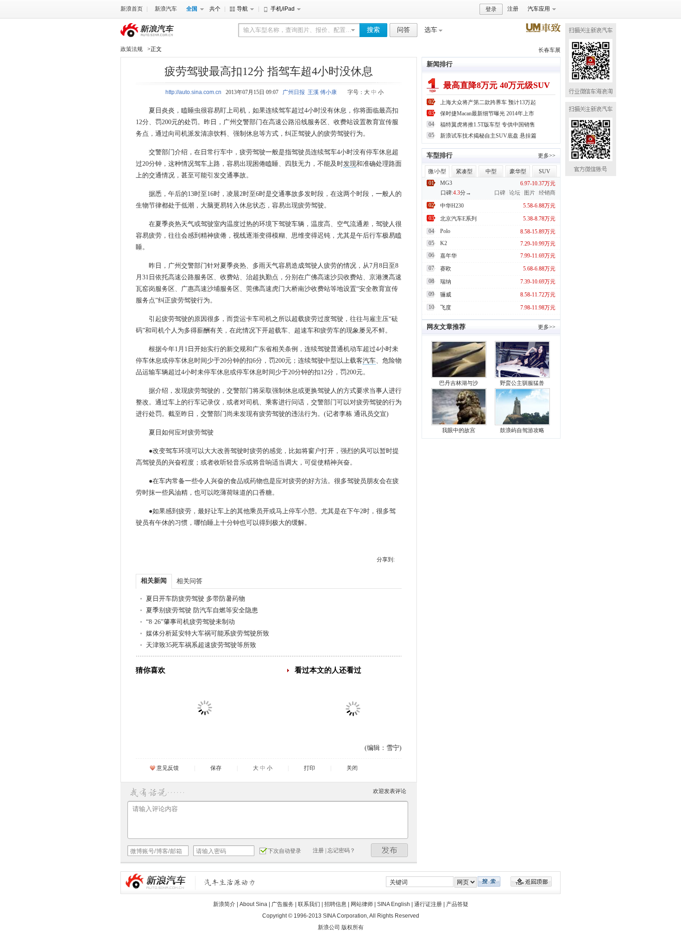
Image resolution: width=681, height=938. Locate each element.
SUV (544, 171)
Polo (445, 231)
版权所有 (352, 927)
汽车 (369, 360)
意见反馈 (168, 768)
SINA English (393, 904)
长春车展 (549, 50)
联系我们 (309, 904)
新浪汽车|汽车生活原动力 (230, 882)
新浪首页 (131, 9)
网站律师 (362, 904)
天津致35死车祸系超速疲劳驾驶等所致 (201, 645)
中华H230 (452, 205)
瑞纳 (445, 281)
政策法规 (131, 49)
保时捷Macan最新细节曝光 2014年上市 (487, 113)
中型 (491, 171)
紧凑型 (464, 171)
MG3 (446, 183)
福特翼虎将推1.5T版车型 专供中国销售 (487, 124)
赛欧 (445, 268)
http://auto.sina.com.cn (193, 92)
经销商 (547, 192)
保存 (215, 768)
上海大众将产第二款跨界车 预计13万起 (488, 102)
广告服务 (282, 904)
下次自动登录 (284, 851)
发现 (349, 163)
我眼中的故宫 (458, 430)
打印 (309, 768)
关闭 (352, 768)
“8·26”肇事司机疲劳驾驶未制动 (190, 621)
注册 (512, 9)
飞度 (445, 307)
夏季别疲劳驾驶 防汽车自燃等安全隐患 (202, 610)
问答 (403, 29)
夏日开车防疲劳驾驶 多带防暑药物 (195, 598)
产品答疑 (457, 904)
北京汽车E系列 (458, 218)
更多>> (546, 155)
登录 (491, 9)
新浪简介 (224, 904)
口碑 (499, 192)
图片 (529, 192)
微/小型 (437, 171)
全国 (191, 9)
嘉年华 (448, 255)
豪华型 (518, 171)
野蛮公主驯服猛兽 (522, 383)
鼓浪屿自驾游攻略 (522, 430)
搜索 (373, 29)
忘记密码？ (341, 850)
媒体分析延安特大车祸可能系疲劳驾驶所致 (207, 633)
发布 (390, 850)
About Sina (253, 904)
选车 (430, 29)
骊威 (445, 294)
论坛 (514, 192)
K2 (443, 243)
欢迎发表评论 (389, 791)
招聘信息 (335, 904)
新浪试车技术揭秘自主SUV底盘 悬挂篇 (488, 135)
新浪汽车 (166, 9)
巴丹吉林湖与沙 (458, 383)
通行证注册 (428, 904)
